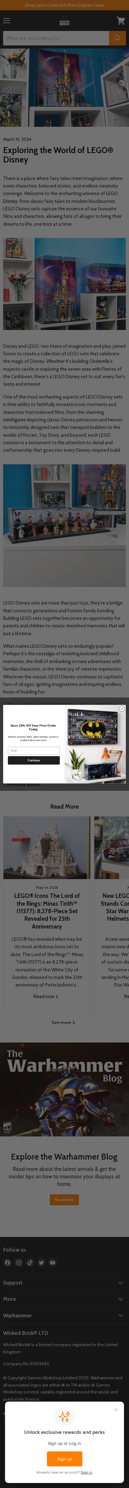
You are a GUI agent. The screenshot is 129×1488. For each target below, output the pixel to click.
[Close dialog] (122, 709)
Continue (34, 760)
